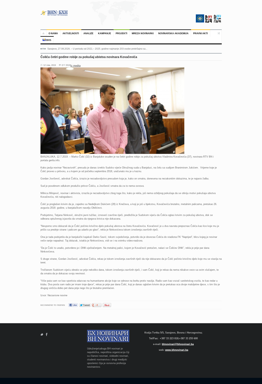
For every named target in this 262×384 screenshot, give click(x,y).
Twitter (41, 334)
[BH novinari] (54, 13)
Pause (43, 48)
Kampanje (104, 33)
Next (44, 49)
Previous (41, 49)
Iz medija (75, 65)
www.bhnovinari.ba (176, 349)
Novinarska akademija (173, 33)
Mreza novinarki (143, 33)
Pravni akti (200, 33)
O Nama (53, 33)
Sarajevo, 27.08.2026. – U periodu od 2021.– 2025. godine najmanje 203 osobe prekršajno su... (97, 48)
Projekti (121, 33)
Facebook (46, 334)
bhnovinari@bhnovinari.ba (178, 344)
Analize (88, 33)
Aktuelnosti (71, 33)
